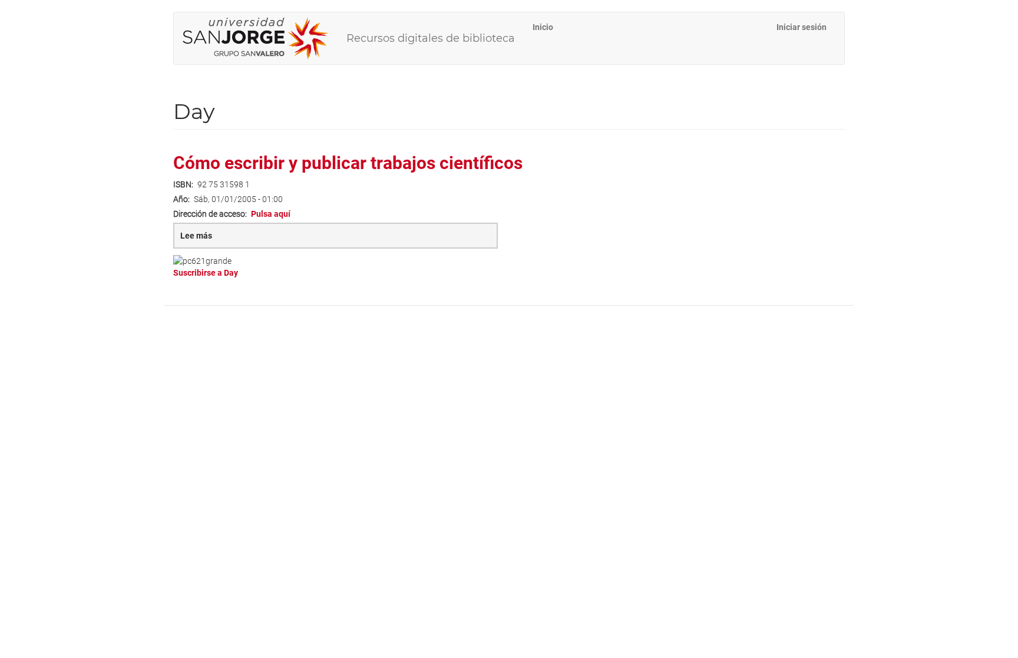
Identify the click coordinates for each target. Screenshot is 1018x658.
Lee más (216, 240)
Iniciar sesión (801, 27)
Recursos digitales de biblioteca (430, 38)
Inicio (543, 27)
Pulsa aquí (270, 214)
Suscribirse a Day (205, 272)
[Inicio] (260, 38)
